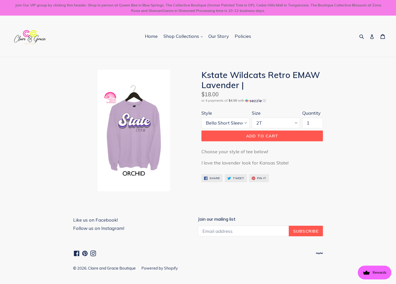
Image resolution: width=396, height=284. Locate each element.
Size (256, 113)
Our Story (218, 36)
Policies (243, 36)
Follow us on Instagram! (98, 228)
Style (206, 113)
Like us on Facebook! (95, 220)
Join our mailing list (216, 219)
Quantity (311, 113)
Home (151, 36)
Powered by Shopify (159, 268)
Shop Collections (184, 36)
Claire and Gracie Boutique (112, 268)
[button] (262, 100)
